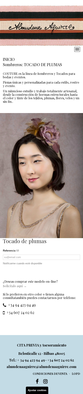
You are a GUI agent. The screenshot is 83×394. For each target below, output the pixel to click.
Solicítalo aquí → (15, 286)
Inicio (9, 59)
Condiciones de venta (50, 374)
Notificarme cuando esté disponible (22, 263)
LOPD (76, 374)
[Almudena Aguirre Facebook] (37, 381)
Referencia (9, 250)
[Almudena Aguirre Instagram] (45, 381)
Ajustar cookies (37, 390)
